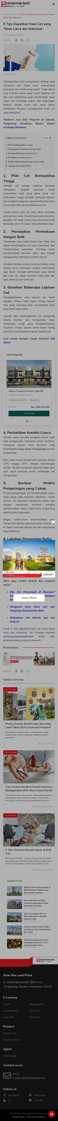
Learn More (29, 598)
